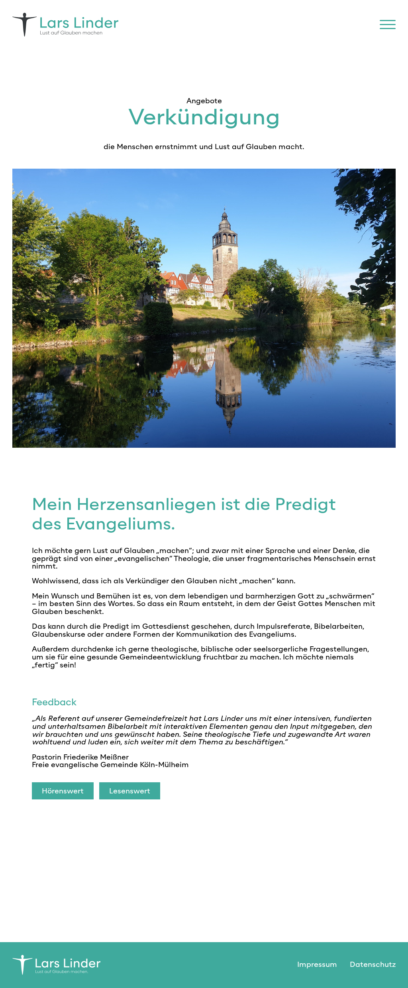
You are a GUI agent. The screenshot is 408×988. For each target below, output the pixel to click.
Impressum (317, 964)
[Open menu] (388, 25)
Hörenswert (63, 791)
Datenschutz (373, 964)
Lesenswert (129, 791)
